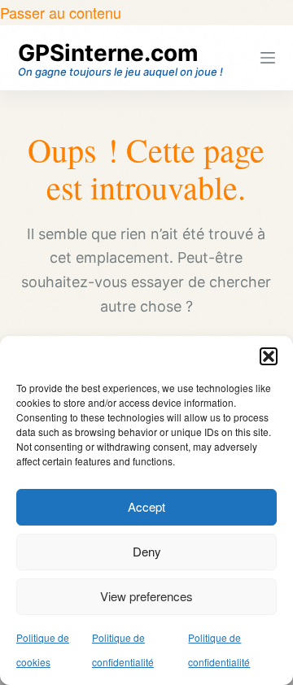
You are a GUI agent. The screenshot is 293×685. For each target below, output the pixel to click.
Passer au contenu (60, 12)
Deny (147, 551)
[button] (268, 356)
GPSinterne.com (108, 53)
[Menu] (267, 57)
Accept (146, 506)
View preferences (146, 595)
